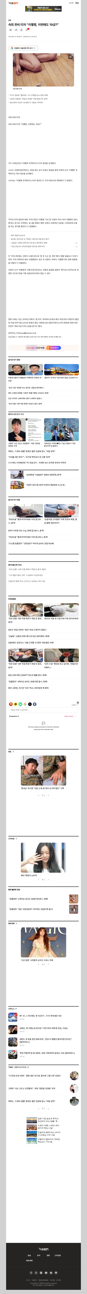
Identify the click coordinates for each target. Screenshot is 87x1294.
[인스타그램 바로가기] (46, 1273)
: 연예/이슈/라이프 (17, 1067)
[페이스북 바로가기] (31, 1273)
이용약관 (34, 1280)
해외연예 (11, 923)
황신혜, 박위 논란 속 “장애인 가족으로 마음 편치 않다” (30, 239)
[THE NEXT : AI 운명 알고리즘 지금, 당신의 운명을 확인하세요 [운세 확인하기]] (43, 348)
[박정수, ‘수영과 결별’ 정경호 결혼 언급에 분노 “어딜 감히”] (74, 1101)
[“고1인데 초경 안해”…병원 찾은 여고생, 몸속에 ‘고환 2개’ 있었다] (74, 1075)
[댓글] (27, 30)
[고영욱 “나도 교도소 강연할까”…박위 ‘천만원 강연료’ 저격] (74, 1088)
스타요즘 (11, 838)
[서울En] (13, 2)
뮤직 (38, 1255)
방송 (9, 751)
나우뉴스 (11, 1009)
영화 (48, 1255)
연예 (9, 20)
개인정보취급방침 (43, 1280)
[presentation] (39, 795)
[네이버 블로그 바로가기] (56, 1273)
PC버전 (58, 1280)
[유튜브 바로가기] (41, 1273)
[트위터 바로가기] (36, 1273)
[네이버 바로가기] (51, 1273)
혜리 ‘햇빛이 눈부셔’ (18, 235)
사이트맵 (52, 1280)
